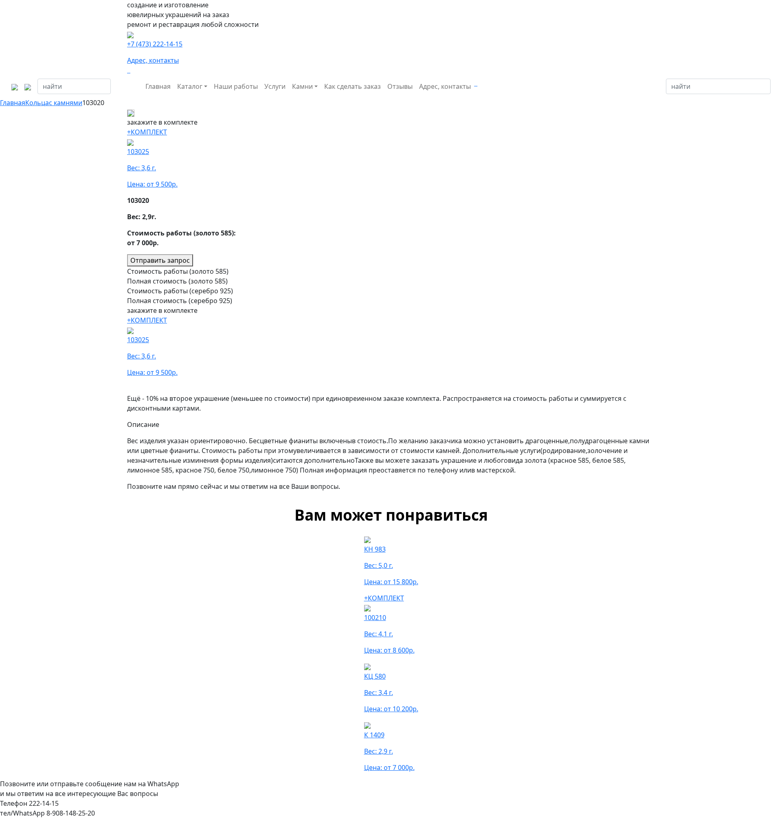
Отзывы (400, 86)
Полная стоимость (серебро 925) (179, 300)
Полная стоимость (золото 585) (177, 281)
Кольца (37, 102)
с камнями (65, 102)
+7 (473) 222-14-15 (154, 44)
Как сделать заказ (352, 86)
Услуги (275, 86)
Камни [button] (302, 86)
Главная (158, 86)
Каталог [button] (189, 86)
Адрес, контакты (153, 60)
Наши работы (236, 86)
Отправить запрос (160, 260)
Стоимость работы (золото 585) (177, 271)
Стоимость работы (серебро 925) (180, 290)
